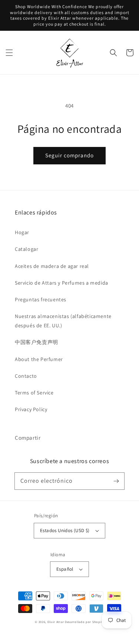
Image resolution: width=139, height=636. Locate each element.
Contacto (26, 376)
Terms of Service (34, 392)
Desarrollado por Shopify (84, 622)
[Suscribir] (116, 481)
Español (64, 569)
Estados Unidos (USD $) (65, 530)
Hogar (22, 232)
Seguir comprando (69, 155)
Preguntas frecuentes (40, 299)
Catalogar (26, 249)
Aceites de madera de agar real (52, 266)
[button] (9, 53)
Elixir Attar (55, 622)
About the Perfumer (39, 359)
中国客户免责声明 (36, 342)
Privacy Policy (31, 409)
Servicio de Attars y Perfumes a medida (61, 282)
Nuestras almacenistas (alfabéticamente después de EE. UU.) (63, 321)
